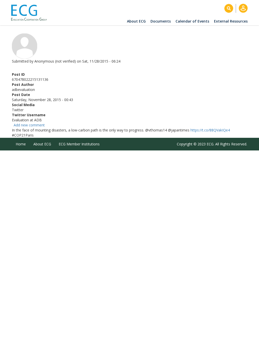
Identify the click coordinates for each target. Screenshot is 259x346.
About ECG (136, 21)
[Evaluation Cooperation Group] (31, 12)
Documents (160, 21)
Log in (243, 8)
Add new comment (29, 125)
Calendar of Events (192, 21)
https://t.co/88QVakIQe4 (210, 130)
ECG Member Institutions (79, 144)
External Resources (231, 21)
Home (21, 144)
